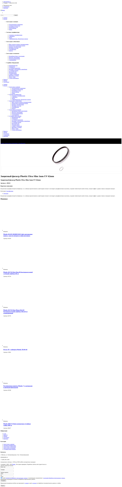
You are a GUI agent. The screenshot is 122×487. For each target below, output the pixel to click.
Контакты (5, 8)
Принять (3, 485)
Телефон (5, 3)
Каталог (5, 19)
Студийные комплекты (14, 68)
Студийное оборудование (15, 116)
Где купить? (6, 82)
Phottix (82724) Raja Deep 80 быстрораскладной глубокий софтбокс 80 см (18, 272)
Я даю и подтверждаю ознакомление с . (33, 478)
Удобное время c (4, 472)
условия (26, 483)
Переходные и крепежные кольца (17, 45)
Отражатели (12, 66)
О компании (6, 6)
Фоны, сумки (12, 77)
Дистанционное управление (16, 24)
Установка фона (13, 73)
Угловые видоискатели (14, 25)
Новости (5, 79)
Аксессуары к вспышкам (15, 109)
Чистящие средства (13, 48)
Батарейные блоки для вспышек (16, 56)
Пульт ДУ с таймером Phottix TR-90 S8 (15, 349)
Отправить (3, 480)
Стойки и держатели (14, 74)
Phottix (14, 464)
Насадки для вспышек (14, 57)
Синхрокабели (12, 60)
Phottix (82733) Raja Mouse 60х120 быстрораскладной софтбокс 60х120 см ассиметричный (15, 311)
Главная (5, 17)
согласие (34, 483)
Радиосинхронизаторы (14, 58)
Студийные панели (13, 70)
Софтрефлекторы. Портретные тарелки (18, 38)
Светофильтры (12, 49)
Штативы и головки (14, 75)
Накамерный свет (13, 65)
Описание (5, 193)
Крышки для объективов (15, 47)
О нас (4, 433)
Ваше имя (3, 467)
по (1, 475)
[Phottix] (3, 10)
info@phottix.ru (7, 1)
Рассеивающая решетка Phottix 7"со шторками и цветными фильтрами (17, 386)
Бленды (11, 50)
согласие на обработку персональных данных (16, 478)
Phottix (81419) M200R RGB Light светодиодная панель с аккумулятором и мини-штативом (17, 235)
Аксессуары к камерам (14, 87)
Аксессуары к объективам (15, 100)
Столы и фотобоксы (14, 78)
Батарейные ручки (13, 27)
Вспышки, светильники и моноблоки (18, 69)
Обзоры (5, 80)
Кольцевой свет (13, 71)
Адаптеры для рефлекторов (15, 35)
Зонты (10, 37)
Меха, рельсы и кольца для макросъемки (19, 44)
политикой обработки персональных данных (54, 478)
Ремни (10, 29)
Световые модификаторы (15, 94)
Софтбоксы (12, 36)
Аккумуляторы (12, 28)
